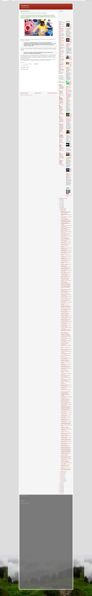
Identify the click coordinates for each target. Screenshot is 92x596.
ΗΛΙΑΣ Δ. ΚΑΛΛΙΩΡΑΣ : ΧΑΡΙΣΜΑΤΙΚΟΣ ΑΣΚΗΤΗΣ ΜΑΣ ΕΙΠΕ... (66, 215)
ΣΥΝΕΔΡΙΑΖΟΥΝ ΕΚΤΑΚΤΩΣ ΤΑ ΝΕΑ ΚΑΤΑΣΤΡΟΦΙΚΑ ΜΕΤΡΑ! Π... (66, 306)
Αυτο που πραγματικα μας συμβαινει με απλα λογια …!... (66, 411)
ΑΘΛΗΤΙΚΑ (60, 22)
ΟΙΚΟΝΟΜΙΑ (61, 54)
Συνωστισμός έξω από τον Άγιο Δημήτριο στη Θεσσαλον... (65, 360)
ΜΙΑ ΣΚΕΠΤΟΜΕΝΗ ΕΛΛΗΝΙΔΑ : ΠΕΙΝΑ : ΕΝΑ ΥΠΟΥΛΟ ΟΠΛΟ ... (66, 469)
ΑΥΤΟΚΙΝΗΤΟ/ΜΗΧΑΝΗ (61, 28)
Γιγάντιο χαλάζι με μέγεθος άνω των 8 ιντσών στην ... (66, 236)
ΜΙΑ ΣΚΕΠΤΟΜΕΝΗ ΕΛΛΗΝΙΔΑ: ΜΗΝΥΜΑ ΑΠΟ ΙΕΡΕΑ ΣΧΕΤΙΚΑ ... (66, 221)
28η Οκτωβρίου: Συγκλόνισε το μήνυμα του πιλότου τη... (65, 314)
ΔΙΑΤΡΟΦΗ (60, 33)
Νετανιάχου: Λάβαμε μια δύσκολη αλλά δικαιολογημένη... (65, 268)
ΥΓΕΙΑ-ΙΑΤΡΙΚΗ (61, 70)
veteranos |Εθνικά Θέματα (61, 107)
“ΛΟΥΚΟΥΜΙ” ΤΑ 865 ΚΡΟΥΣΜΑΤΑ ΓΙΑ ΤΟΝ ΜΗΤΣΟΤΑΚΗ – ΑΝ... (66, 439)
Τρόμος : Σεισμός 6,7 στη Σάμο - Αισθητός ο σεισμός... (65, 244)
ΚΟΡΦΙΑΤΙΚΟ (61, 48)
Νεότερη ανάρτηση (24, 93)
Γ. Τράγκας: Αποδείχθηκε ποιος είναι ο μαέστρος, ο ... (66, 256)
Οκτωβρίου (62, 210)
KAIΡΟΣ (60, 72)
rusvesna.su (22, 62)
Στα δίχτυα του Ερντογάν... (65, 455)
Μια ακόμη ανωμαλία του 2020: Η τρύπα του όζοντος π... (66, 443)
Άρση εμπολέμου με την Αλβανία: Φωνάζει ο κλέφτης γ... (65, 380)
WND (60, 153)
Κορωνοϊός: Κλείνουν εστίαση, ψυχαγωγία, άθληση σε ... (65, 219)
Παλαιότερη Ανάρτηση (52, 93)
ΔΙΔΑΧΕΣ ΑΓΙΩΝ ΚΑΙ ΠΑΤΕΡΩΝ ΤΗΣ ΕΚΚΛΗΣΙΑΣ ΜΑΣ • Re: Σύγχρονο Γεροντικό (61, 139)
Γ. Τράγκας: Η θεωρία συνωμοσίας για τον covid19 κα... (66, 354)
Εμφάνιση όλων (63, 165)
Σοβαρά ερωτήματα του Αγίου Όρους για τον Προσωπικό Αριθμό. (61, 148)
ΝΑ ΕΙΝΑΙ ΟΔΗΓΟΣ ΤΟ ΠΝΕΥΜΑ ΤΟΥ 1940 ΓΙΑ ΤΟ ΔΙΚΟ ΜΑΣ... (66, 285)
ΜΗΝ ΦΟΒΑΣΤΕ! (63, 383)
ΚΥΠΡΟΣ (60, 51)
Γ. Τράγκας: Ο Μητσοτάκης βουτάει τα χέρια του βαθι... (66, 437)
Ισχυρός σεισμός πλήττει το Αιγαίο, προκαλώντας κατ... (66, 242)
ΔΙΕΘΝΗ (60, 34)
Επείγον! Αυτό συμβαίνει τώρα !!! (65, 298)
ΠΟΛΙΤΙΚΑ (60, 59)
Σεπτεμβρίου (63, 471)
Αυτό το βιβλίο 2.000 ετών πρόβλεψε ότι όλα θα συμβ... (66, 397)
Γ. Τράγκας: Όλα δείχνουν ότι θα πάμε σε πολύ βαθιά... (65, 274)
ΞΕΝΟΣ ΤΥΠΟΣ (25, 65)
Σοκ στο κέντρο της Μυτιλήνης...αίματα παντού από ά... (66, 390)
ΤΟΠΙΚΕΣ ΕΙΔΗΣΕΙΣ (60, 69)
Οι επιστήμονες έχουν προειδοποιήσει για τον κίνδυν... (66, 266)
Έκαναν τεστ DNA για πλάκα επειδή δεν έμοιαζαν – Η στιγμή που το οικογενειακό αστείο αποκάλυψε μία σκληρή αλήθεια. (69, 67)
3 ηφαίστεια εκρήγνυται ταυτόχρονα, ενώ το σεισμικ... (66, 421)
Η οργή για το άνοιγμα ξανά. (65, 293)
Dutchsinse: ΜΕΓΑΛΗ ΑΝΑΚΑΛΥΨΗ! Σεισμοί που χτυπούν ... (66, 350)
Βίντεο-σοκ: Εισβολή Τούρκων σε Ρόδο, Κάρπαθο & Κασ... (66, 311)
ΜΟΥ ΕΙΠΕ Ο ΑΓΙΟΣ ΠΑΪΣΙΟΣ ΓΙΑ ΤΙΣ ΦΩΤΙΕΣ (61, 87)
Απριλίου (62, 477)
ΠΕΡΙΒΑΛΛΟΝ (61, 56)
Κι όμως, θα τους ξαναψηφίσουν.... (66, 355)
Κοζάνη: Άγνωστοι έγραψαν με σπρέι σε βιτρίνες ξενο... (66, 226)
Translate (62, 79)
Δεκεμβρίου (62, 208)
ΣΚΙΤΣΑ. (60, 62)
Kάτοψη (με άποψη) (61, 161)
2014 (61, 489)
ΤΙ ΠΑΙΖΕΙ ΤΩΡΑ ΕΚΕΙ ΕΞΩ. (71, 58)
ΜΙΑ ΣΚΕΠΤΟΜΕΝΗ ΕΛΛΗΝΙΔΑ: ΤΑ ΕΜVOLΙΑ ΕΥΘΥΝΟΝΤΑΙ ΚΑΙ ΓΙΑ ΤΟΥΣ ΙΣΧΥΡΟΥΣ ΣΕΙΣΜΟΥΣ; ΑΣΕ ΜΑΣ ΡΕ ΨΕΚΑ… (69, 173)
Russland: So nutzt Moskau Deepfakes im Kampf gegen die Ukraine (61, 102)
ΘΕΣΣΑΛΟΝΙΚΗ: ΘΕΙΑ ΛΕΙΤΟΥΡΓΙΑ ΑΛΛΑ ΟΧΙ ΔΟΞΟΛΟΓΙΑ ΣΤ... (66, 409)
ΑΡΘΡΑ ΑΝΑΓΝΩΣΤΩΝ (61, 24)
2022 (61, 204)
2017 (61, 485)
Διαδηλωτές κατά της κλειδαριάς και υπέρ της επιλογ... (66, 364)
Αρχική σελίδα (38, 93)
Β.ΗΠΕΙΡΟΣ (61, 30)
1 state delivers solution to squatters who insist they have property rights (61, 156)
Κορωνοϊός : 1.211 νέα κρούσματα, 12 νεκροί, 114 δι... (66, 281)
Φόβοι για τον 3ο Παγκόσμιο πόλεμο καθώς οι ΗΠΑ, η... (66, 441)
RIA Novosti (61, 91)
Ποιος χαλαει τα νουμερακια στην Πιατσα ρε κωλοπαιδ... (65, 454)
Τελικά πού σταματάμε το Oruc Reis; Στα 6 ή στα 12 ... (66, 413)
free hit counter (22, 500)
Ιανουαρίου (62, 481)
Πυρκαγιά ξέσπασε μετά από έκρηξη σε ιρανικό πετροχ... (66, 405)
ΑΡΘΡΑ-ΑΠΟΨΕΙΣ (61, 26)
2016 (61, 486)
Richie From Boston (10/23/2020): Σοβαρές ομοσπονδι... (66, 403)
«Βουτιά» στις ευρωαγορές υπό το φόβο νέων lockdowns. (66, 316)
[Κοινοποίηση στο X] (36, 63)
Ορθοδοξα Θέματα (60, 145)
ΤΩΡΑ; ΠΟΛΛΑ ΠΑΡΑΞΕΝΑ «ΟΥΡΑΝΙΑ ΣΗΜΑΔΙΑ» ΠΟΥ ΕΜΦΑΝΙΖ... (65, 394)
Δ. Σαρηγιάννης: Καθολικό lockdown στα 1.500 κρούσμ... (66, 318)
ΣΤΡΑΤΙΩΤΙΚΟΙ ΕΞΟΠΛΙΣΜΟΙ (61, 64)
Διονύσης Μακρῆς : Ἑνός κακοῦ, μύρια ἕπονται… (65, 417)
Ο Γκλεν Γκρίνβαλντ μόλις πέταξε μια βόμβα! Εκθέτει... (66, 270)
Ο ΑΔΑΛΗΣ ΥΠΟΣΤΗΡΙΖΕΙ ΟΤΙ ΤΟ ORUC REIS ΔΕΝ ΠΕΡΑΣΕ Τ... (66, 448)
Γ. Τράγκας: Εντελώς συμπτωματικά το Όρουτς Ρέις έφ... (66, 459)
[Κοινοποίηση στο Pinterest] (37, 63)
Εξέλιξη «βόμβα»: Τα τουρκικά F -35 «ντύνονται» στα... (66, 387)
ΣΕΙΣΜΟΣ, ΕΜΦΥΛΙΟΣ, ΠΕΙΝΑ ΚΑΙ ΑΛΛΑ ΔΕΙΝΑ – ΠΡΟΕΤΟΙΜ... (66, 407)
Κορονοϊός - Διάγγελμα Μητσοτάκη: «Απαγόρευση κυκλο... (66, 433)
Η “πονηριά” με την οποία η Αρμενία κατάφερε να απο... (66, 339)
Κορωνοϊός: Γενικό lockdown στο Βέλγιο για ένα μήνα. (65, 230)
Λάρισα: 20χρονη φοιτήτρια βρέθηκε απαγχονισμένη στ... (66, 252)
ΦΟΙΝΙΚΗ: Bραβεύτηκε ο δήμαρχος (61, 163)
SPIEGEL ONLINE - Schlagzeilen (61, 98)
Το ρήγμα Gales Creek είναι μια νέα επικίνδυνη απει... (66, 368)
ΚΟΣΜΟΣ (60, 50)
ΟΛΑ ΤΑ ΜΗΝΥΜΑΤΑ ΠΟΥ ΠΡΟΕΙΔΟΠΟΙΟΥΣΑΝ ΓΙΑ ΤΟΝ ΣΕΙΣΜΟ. (66, 223)
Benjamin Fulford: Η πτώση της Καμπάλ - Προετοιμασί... (65, 445)
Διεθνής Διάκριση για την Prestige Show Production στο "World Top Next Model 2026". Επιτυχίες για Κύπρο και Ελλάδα (61, 128)
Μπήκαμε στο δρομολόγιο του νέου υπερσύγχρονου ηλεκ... (66, 385)
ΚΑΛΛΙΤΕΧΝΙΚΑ (61, 45)
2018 (61, 484)
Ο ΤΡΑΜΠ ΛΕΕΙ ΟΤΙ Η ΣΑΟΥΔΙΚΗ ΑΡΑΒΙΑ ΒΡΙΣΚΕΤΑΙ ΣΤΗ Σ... (66, 366)
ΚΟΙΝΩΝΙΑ (60, 47)
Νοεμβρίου (62, 209)
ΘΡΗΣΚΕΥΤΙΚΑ (61, 42)
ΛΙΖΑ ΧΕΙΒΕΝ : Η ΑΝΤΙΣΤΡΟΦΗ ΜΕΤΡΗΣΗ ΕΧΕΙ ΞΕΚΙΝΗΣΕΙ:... (66, 335)
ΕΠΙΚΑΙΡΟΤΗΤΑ (61, 38)
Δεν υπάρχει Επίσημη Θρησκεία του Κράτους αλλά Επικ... (66, 358)
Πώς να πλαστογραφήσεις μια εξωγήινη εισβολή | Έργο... (65, 238)
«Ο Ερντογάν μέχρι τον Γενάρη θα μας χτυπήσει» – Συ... (66, 337)
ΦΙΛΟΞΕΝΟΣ (61, 124)
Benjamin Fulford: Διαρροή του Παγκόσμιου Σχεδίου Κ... (65, 401)
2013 (61, 490)
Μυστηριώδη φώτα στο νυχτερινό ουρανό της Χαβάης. (66, 326)
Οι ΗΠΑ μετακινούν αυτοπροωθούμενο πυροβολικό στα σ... (66, 345)
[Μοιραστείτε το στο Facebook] (36, 63)
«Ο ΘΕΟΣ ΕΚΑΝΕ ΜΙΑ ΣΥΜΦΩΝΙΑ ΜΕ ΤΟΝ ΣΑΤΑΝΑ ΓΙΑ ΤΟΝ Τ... (66, 423)
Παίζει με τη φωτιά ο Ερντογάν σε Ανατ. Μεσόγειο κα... (66, 272)
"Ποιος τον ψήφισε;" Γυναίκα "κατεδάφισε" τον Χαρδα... (65, 279)
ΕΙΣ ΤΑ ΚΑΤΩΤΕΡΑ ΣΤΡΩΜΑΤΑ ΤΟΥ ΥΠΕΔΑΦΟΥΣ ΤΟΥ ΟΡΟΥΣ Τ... (66, 452)
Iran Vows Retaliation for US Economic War (61, 93)
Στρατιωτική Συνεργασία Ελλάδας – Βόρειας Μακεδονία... (66, 228)
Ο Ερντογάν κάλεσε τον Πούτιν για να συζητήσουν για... (66, 324)
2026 (61, 199)
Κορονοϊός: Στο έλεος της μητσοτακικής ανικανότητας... (65, 283)
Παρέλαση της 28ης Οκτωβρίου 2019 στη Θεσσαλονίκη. (65, 320)
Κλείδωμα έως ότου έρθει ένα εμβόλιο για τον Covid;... (65, 427)
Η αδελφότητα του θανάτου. (65, 370)
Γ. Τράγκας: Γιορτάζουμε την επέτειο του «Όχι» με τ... (66, 328)
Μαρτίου (62, 478)
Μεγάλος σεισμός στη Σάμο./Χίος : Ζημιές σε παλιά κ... (66, 240)
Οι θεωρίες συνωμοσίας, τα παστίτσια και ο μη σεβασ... (65, 461)
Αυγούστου (62, 472)
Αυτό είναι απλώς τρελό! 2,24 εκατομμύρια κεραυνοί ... (65, 343)
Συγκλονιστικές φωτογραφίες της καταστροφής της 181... (65, 392)
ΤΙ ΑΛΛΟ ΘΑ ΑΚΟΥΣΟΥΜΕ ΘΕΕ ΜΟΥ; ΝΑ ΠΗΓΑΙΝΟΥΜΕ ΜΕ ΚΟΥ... (65, 287)
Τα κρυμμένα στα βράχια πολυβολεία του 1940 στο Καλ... (66, 322)
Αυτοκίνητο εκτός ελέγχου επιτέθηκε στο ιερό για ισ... (66, 232)
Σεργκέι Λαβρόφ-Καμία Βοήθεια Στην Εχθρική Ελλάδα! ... (66, 250)
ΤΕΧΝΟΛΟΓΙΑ (61, 66)
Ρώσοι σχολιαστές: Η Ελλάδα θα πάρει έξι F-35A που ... (65, 260)
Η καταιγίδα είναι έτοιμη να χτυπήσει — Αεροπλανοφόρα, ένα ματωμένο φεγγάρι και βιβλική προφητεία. (68, 42)
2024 (61, 202)
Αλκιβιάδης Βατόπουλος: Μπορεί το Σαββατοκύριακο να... (66, 258)
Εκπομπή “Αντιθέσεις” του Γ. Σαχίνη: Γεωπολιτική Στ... (66, 217)
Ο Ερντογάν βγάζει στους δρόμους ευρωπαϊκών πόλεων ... (66, 289)
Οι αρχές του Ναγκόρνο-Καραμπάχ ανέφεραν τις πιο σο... (66, 264)
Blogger (51, 587)
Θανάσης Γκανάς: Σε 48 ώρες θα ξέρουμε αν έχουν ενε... (65, 234)
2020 (61, 207)
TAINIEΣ (60, 73)
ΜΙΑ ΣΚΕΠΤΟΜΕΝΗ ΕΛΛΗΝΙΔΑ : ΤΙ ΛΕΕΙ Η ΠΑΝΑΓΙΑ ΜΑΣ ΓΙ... (66, 212)
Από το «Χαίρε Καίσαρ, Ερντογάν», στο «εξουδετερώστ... (66, 309)
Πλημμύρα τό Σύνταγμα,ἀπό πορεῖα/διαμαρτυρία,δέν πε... (66, 248)
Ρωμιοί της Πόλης (61, 85)
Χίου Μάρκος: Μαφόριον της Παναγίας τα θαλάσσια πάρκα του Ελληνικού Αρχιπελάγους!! (61, 111)
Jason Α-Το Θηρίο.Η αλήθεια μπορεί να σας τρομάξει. (66, 463)
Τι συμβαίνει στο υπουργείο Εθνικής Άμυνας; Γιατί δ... (66, 429)
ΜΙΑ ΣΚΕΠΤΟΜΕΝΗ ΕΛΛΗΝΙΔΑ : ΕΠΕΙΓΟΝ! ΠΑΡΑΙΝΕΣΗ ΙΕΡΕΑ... (66, 450)
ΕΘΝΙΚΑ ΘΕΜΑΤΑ (61, 35)
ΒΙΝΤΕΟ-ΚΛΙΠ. (61, 31)
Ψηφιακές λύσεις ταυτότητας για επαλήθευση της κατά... (65, 465)
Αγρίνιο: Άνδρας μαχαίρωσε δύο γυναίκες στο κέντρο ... (65, 376)
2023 (61, 203)
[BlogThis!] (35, 63)
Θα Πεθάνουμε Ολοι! (64, 356)
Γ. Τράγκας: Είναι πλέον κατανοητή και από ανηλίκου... (66, 415)
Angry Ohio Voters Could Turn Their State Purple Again (61, 119)
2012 (61, 491)
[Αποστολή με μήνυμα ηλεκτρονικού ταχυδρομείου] (34, 63)
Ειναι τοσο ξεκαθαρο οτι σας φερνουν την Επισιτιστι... (65, 333)
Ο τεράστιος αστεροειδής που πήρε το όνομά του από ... (66, 297)
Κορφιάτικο (25, 6)
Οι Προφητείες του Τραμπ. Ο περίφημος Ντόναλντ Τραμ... (65, 399)
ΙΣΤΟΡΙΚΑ (60, 44)
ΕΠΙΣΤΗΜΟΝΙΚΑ (61, 40)
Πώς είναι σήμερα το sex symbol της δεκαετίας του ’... (66, 302)
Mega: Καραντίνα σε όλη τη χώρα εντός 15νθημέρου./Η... (66, 291)
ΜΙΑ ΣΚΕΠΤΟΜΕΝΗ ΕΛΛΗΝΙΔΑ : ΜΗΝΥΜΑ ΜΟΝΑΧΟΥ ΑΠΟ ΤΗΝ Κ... (66, 330)
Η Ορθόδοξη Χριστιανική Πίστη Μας (61, 135)
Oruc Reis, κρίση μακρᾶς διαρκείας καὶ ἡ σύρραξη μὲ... (66, 341)
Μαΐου (62, 476)
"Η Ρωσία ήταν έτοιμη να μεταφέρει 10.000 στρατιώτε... (66, 295)
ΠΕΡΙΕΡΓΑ (60, 58)
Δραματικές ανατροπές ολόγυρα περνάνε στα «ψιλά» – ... (65, 276)
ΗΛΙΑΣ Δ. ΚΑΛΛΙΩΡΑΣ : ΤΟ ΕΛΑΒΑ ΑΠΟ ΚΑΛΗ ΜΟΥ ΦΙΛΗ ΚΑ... (66, 457)
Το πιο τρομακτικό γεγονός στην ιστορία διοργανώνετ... (65, 300)
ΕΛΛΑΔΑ (60, 37)
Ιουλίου (62, 473)
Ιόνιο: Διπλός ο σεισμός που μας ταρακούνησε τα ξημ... (65, 435)
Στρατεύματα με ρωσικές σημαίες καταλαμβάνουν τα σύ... (65, 419)
